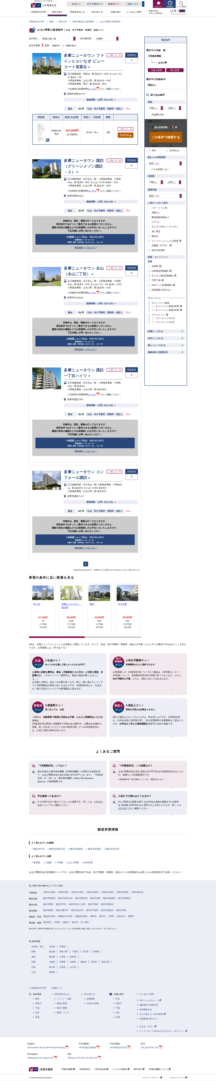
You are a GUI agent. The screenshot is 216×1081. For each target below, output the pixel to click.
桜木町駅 (88, 862)
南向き (155, 236)
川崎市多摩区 (107, 892)
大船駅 (48, 862)
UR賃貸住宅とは (61, 994)
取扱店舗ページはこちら (85, 248)
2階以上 (156, 212)
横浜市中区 (39, 849)
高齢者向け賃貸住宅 (158, 352)
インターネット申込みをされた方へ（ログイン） (162, 1031)
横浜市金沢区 (112, 849)
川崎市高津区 (92, 892)
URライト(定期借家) (162, 285)
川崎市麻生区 (137, 892)
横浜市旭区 (93, 904)
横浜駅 (37, 862)
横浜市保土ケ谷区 (77, 904)
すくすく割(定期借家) (162, 275)
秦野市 (93, 916)
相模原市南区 (81, 916)
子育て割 (156, 280)
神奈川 (38, 1003)
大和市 (111, 916)
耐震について (63, 1012)
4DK (154, 150)
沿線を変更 (156, 70)
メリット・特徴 (64, 999)
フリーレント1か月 (165, 318)
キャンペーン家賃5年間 (167, 310)
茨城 (37, 1017)
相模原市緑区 (49, 916)
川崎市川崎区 (49, 892)
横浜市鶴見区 (49, 898)
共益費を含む (158, 114)
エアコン (156, 222)
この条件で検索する (165, 137)
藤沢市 (75, 922)
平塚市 (57, 922)
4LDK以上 (174, 150)
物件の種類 (62, 1008)
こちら (93, 89)
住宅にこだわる (155, 338)
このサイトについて (177, 1078)
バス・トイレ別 (159, 207)
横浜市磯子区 (62, 910)
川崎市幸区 (63, 892)
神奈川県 (63, 21)
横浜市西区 (48, 904)
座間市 (131, 916)
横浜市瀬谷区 (107, 904)
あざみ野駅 (73, 862)
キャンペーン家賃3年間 (167, 306)
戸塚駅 (60, 862)
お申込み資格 (92, 1003)
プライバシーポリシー (151, 1078)
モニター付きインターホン (165, 226)
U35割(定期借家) (160, 271)
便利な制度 (62, 1003)
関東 (51, 21)
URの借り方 (124, 808)
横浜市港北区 (81, 898)
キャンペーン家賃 (160, 303)
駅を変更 (174, 70)
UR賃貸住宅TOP (36, 21)
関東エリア (58, 988)
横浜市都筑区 (76, 849)
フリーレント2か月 (165, 322)
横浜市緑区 (95, 898)
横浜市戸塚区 (92, 910)
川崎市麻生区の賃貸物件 (83, 21)
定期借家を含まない (162, 289)
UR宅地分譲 (100, 1069)
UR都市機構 (67, 1069)
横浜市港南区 (107, 910)
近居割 (155, 266)
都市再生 (138, 1069)
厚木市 (102, 916)
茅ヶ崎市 (85, 922)
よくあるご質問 (146, 994)
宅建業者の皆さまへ (148, 1019)
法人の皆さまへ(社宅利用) (151, 1014)
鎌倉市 (66, 922)
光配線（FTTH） (160, 245)
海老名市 (121, 916)
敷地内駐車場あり (160, 217)
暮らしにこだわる (157, 345)
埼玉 (37, 1012)
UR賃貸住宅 (84, 1069)
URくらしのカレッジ (149, 1000)
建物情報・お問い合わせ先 (99, 99)
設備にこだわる (155, 331)
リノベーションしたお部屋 (165, 241)
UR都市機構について (159, 1069)
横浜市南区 (48, 910)
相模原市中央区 (65, 916)
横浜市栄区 (121, 910)
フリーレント (158, 315)
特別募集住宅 (145, 1009)
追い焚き (156, 231)
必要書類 (90, 999)
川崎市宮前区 (122, 892)
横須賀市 (47, 922)
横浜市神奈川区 (57, 849)
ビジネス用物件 (120, 1069)
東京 (37, 999)
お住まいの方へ (146, 1026)
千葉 (37, 1008)
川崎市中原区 (77, 892)
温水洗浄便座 (158, 250)
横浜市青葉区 (94, 849)
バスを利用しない (160, 169)
